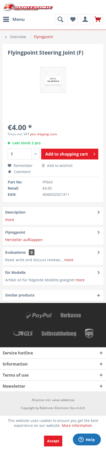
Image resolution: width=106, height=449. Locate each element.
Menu (18, 19)
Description (15, 212)
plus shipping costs (43, 134)
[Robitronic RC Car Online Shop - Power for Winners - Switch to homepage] (28, 7)
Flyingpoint (15, 232)
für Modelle (15, 272)
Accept (53, 440)
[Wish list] (72, 19)
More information (77, 425)
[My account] (85, 19)
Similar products (19, 295)
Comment (22, 171)
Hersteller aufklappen (24, 239)
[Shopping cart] (98, 19)
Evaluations (15, 252)
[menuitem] (13, 19)
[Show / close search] (60, 19)
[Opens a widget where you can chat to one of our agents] (87, 440)
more (9, 219)
